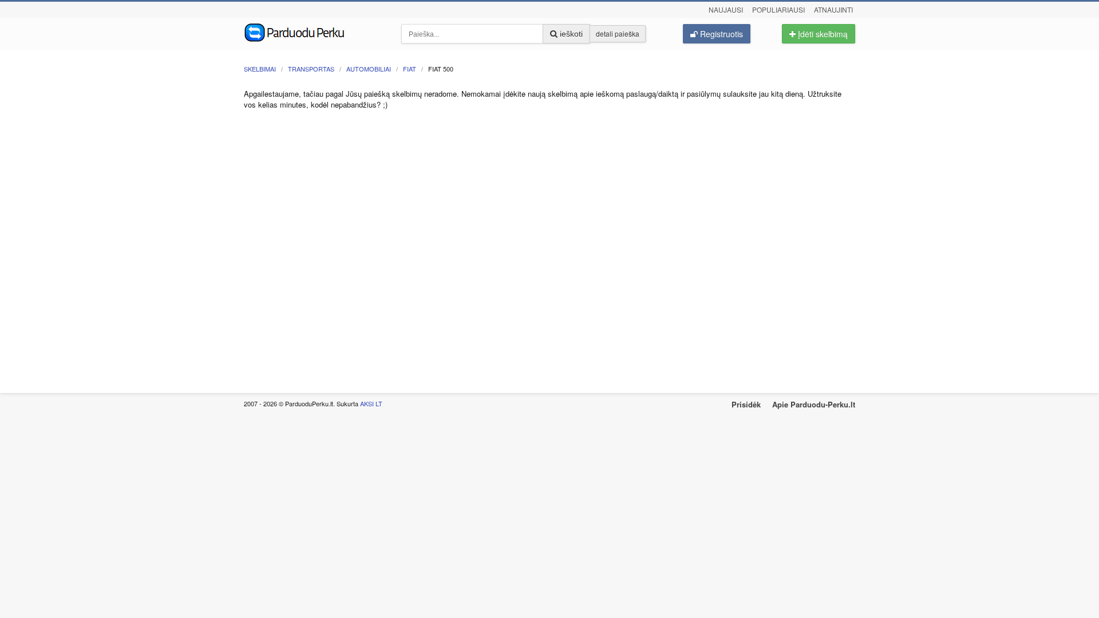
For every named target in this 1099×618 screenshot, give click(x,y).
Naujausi (726, 9)
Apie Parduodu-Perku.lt (813, 404)
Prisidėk (746, 404)
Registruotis (720, 33)
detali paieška (617, 33)
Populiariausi (778, 9)
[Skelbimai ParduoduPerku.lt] (314, 31)
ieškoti (570, 33)
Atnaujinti (833, 9)
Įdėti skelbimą (822, 33)
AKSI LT (371, 403)
